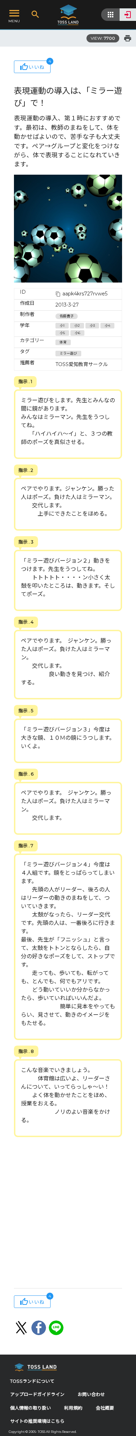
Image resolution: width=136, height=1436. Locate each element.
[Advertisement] (68, 1213)
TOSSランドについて (32, 1381)
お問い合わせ (91, 1394)
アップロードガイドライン (37, 1394)
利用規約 (73, 1408)
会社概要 (105, 1408)
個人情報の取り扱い (30, 1408)
